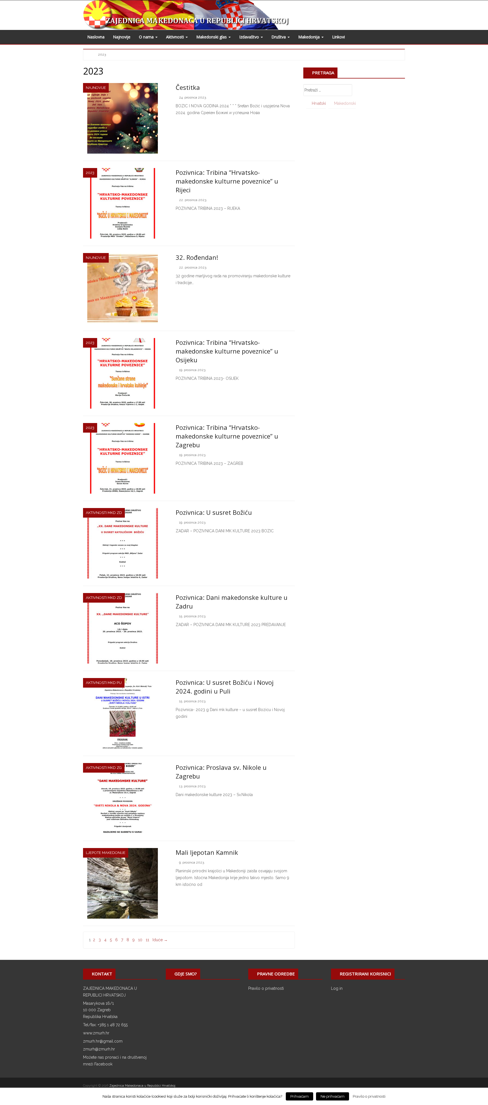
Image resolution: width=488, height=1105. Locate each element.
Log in (337, 988)
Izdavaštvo (249, 37)
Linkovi (338, 37)
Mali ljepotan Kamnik (207, 852)
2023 (90, 173)
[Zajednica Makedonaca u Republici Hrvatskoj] (199, 14)
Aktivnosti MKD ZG (104, 768)
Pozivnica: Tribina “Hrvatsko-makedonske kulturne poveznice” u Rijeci (227, 181)
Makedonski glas (212, 37)
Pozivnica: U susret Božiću (214, 512)
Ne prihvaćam (333, 1096)
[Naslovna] (91, 54)
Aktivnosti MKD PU (104, 683)
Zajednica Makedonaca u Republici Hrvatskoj (142, 1085)
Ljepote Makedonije (105, 853)
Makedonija (309, 37)
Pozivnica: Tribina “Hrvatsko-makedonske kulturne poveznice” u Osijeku (227, 351)
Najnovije (121, 37)
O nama (147, 37)
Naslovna (95, 37)
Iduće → (160, 940)
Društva (279, 37)
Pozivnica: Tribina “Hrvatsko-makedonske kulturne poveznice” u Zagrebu (227, 436)
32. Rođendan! (197, 257)
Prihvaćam (299, 1096)
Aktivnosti (175, 37)
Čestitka (188, 87)
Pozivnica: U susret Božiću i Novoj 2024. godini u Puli (225, 686)
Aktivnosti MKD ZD (104, 513)
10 (140, 940)
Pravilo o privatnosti (266, 988)
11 (147, 940)
